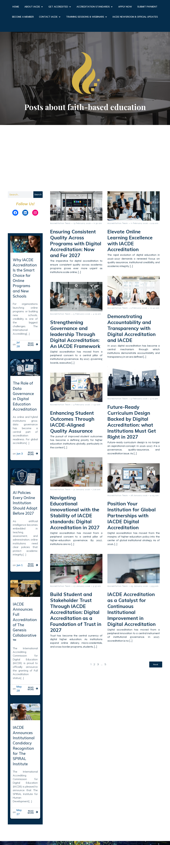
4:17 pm (154, 398)
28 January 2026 (139, 495)
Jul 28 (18, 344)
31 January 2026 (81, 489)
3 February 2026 (81, 404)
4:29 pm (97, 314)
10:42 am (154, 308)
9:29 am (154, 223)
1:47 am (96, 404)
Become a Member (23, 16)
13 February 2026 (82, 223)
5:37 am (97, 586)
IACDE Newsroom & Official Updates (135, 16)
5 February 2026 (81, 314)
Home (15, 6)
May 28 (19, 688)
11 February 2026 (139, 223)
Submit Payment (147, 6)
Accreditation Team (60, 223)
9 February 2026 (139, 308)
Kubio (152, 843)
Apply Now (125, 6)
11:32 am (97, 223)
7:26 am (96, 489)
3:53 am (155, 586)
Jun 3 (19, 453)
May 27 (19, 812)
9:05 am (154, 495)
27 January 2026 (81, 586)
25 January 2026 (139, 586)
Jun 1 (19, 565)
